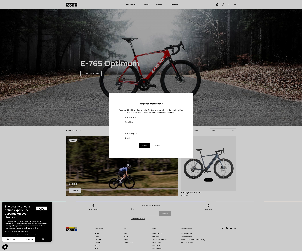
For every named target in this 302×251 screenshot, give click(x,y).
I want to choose (27, 239)
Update (144, 146)
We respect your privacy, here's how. (16, 231)
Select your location (130, 117)
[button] (5, 247)
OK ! (43, 239)
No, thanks (11, 239)
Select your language (130, 134)
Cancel (157, 146)
